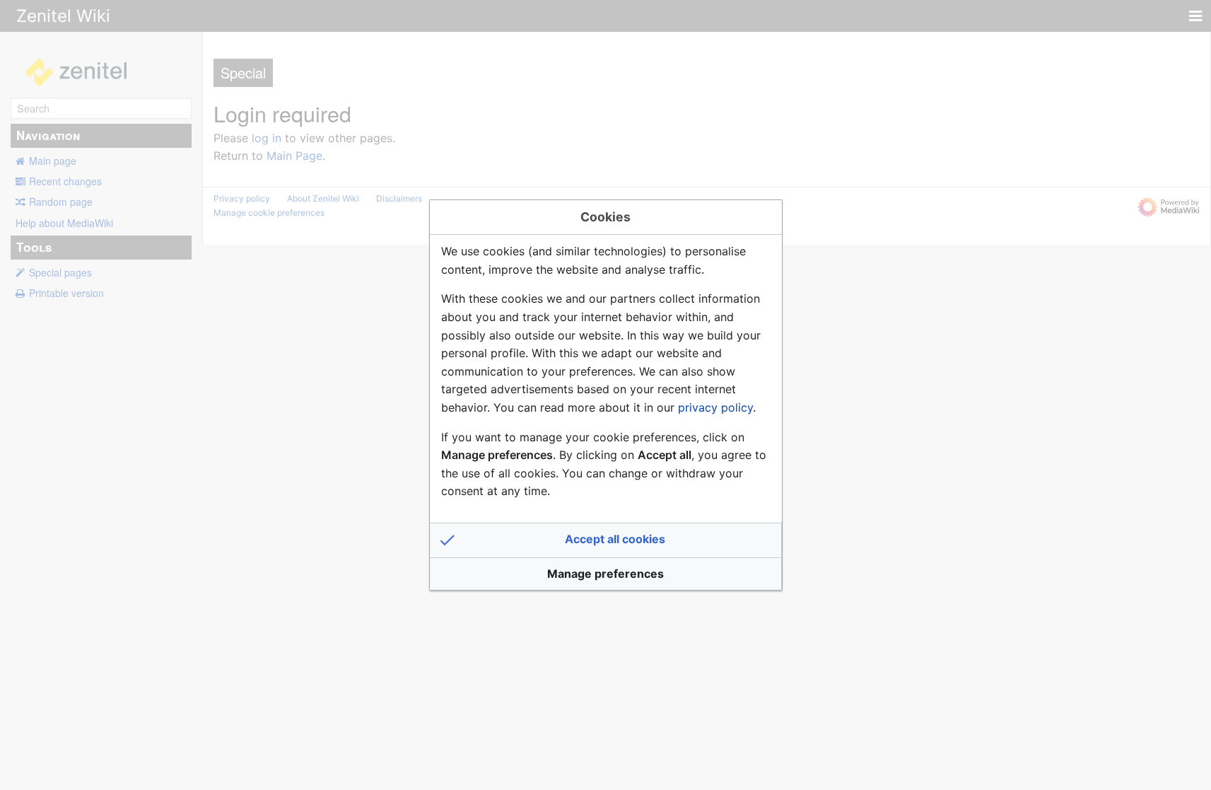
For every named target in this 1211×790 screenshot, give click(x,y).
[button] (606, 540)
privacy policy (715, 407)
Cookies (605, 216)
